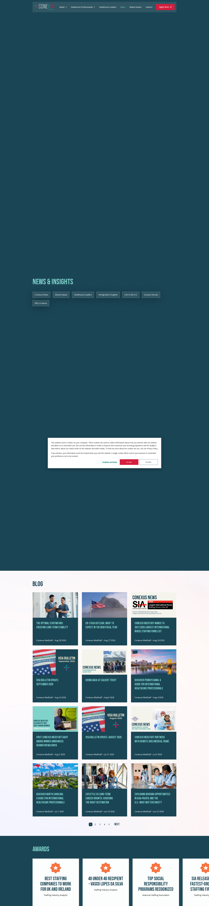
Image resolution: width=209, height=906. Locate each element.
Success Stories (151, 294)
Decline (148, 462)
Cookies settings (109, 462)
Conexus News (41, 294)
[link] (44, 7)
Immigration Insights (108, 294)
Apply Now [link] (164, 7)
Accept (129, 462)
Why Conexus (41, 303)
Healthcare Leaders (83, 294)
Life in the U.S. (130, 294)
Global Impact (61, 294)
